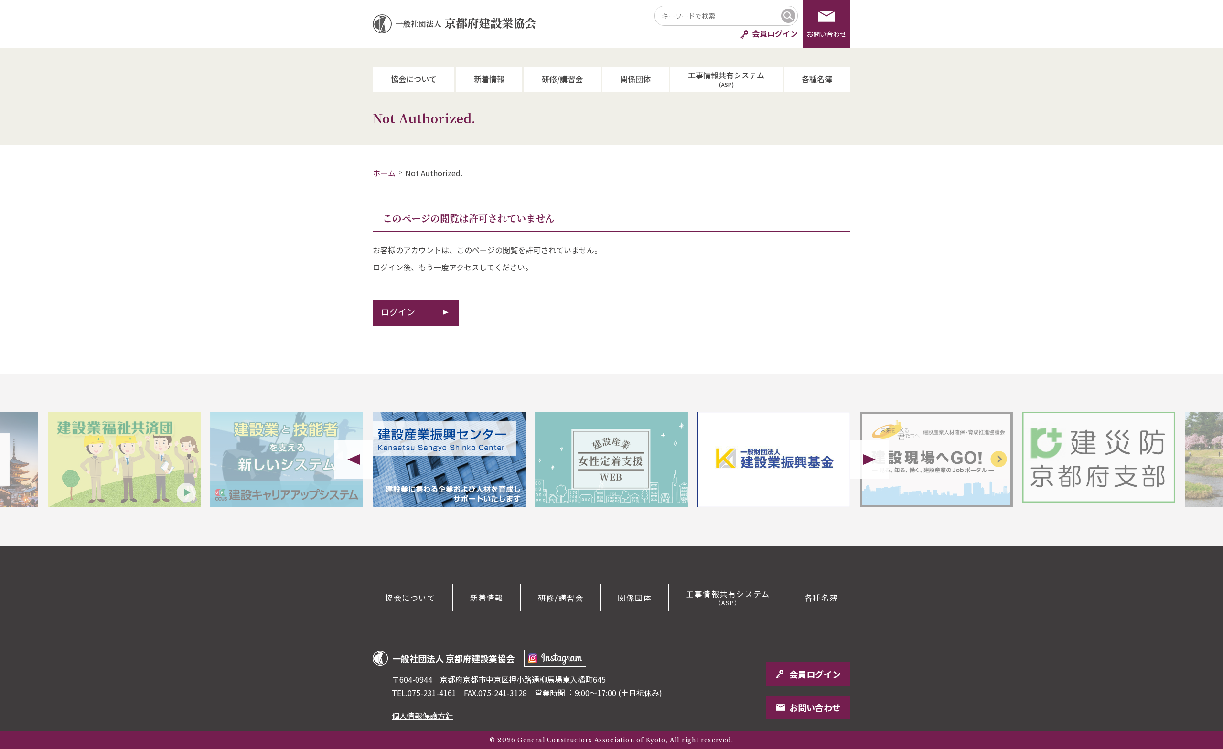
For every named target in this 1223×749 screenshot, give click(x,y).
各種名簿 (817, 79)
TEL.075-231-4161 (424, 692)
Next (869, 459)
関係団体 (635, 79)
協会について (414, 79)
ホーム (384, 173)
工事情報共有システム (726, 78)
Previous (353, 459)
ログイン (398, 311)
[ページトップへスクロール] (1180, 546)
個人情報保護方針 (422, 715)
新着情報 (489, 79)
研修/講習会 (562, 79)
